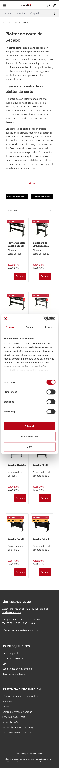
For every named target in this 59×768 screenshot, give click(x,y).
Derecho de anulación (13, 673)
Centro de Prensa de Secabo (17, 711)
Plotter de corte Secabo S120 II (16, 244)
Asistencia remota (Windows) (17, 727)
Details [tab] (29, 327)
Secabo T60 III (40, 465)
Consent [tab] (10, 327)
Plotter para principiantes (17, 196)
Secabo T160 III (41, 539)
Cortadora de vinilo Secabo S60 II (40, 245)
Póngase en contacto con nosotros (20, 696)
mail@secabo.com (11, 612)
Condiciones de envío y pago (17, 668)
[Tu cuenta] (48, 5)
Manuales (7, 701)
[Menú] (4, 5)
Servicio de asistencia (13, 716)
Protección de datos (12, 658)
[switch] (50, 391)
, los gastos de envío (43, 759)
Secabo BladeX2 (17, 465)
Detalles (20, 276)
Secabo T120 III (16, 539)
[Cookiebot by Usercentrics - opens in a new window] (42, 318)
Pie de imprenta (10, 653)
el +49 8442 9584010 (32, 608)
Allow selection (29, 436)
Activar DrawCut (10, 722)
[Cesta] (55, 5)
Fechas (6, 706)
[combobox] (24, 13)
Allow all (29, 426)
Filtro (31, 183)
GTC (4, 663)
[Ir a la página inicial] (26, 5)
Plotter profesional (43, 196)
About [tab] (48, 327)
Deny (29, 446)
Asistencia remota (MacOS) (16, 732)
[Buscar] (53, 13)
